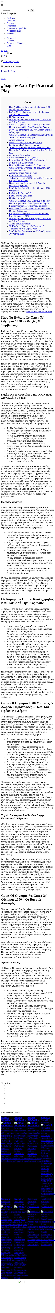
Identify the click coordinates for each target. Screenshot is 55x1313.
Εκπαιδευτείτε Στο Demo (20, 175)
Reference (11, 26)
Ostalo (10, 46)
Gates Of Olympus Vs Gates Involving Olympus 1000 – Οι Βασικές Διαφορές (31, 136)
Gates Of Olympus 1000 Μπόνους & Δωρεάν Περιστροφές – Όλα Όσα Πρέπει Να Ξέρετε (29, 125)
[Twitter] (7, 1085)
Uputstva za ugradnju (16, 28)
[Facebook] (7, 1088)
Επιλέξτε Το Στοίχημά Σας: (21, 193)
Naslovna (11, 18)
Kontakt (10, 33)
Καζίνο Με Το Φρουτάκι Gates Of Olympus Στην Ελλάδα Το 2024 (29, 113)
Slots (3, 78)
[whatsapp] (7, 1101)
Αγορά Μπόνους (16, 140)
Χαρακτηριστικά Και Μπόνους (23, 173)
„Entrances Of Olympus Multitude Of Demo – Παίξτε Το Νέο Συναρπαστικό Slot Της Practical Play (30, 150)
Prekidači (11, 38)
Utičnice (10, 40)
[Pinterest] (7, 1093)
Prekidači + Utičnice (16, 43)
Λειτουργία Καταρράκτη (20, 155)
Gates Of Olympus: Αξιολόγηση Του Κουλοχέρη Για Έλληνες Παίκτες (25, 143)
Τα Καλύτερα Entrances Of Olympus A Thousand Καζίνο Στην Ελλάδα (26, 227)
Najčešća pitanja (14, 31)
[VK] (7, 1090)
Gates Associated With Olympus (23, 157)
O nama (10, 23)
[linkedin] (7, 1098)
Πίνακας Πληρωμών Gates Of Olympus (27, 165)
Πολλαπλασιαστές (17, 117)
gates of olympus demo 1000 (39, 311)
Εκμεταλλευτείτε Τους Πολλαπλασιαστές (28, 160)
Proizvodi (11, 20)
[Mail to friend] (7, 1096)
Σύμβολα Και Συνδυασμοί (21, 163)
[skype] (7, 1103)
